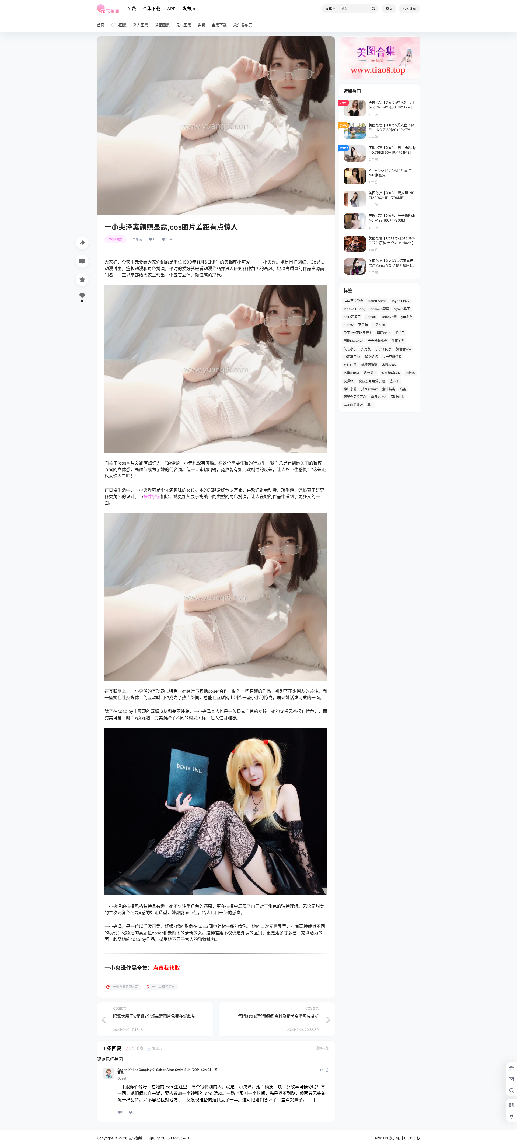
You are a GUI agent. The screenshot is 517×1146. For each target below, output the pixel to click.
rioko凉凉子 (352, 317)
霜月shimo (378, 397)
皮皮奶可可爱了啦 (372, 381)
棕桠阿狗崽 (369, 365)
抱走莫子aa (352, 357)
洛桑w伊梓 (351, 373)
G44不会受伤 (353, 301)
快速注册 (409, 9)
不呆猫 (363, 325)
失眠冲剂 (398, 341)
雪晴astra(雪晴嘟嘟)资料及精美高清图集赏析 (278, 1016)
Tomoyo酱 (389, 317)
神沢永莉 (350, 389)
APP (171, 8)
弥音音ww (403, 349)
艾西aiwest (369, 389)
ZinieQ (349, 325)
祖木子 (394, 381)
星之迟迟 (371, 357)
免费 (131, 8)
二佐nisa (378, 325)
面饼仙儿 (397, 397)
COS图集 (115, 239)
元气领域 (134, 1138)
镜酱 (403, 389)
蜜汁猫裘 (388, 389)
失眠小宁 (350, 349)
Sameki (371, 317)
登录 (389, 9)
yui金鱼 (406, 317)
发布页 (189, 8)
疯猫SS (349, 381)
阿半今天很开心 (355, 397)
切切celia (383, 333)
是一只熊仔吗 (392, 357)
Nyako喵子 (402, 309)
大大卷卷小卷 (377, 341)
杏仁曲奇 (350, 365)
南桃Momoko (353, 341)
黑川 (370, 405)
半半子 (400, 333)
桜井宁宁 (151, 496)
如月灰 (366, 349)
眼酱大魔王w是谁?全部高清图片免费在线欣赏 (154, 1016)
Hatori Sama (377, 301)
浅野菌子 (370, 373)
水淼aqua (389, 365)
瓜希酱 (410, 373)
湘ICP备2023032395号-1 (169, 1138)
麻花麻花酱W (353, 405)
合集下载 (151, 8)
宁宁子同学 (383, 349)
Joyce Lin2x (400, 301)
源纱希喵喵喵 (391, 373)
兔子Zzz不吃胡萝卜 (358, 333)
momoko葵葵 (379, 309)
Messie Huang (354, 309)
